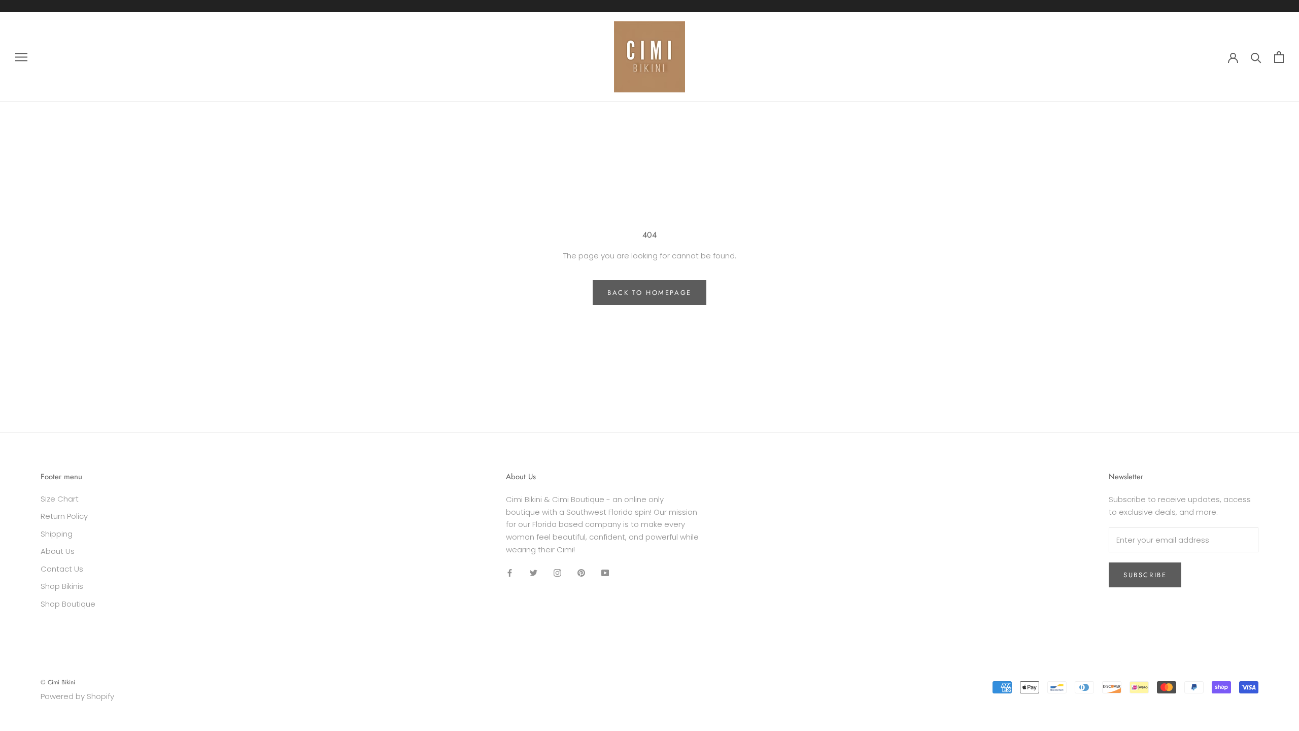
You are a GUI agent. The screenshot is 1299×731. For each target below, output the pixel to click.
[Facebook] (510, 573)
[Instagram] (557, 573)
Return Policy (64, 516)
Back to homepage (649, 292)
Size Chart (60, 498)
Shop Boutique (68, 604)
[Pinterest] (581, 573)
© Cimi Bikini (58, 682)
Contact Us (62, 568)
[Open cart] (1279, 57)
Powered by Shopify (77, 696)
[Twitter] (533, 573)
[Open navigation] (21, 56)
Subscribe (1145, 575)
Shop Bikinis (62, 586)
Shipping (57, 533)
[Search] (1256, 57)
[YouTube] (605, 573)
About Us (58, 551)
